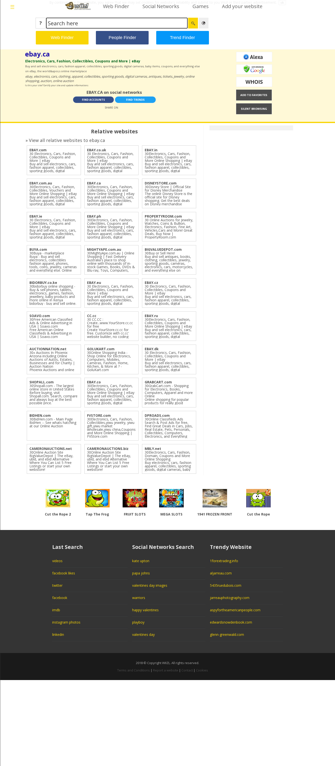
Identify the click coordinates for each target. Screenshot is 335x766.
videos (57, 560)
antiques (154, 76)
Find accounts (93, 99)
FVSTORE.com (99, 415)
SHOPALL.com (41, 382)
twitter (57, 585)
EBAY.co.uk (96, 150)
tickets (167, 76)
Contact (187, 670)
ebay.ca (37, 53)
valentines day (143, 634)
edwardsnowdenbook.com (231, 622)
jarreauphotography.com (229, 597)
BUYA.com (38, 249)
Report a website (165, 670)
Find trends (135, 99)
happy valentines (145, 610)
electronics (42, 76)
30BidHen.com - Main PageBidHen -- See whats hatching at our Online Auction (52, 422)
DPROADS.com (157, 415)
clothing (64, 76)
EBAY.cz (151, 282)
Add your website (242, 6)
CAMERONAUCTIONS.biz (108, 448)
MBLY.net (153, 448)
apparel (77, 76)
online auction (63, 81)
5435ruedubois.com (225, 585)
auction (46, 81)
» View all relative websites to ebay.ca (65, 140)
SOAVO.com (39, 315)
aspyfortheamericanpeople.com (235, 610)
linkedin (58, 634)
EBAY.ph (94, 216)
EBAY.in (151, 150)
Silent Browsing (254, 109)
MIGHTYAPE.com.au (104, 249)
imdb (56, 610)
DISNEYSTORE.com (161, 183)
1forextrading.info (224, 560)
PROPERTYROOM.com (163, 216)
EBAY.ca (94, 183)
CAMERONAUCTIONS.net (50, 448)
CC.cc (91, 315)
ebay (28, 76)
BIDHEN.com (40, 415)
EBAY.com (38, 150)
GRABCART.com (158, 382)
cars (54, 76)
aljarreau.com (221, 573)
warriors (138, 597)
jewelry (179, 76)
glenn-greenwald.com (227, 634)
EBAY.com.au (40, 183)
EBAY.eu (94, 282)
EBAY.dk (152, 349)
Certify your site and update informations (65, 85)
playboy (138, 622)
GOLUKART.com (101, 349)
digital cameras (136, 76)
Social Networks (160, 6)
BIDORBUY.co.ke (43, 282)
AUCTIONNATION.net (47, 349)
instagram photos (66, 622)
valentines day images (149, 585)
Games (201, 6)
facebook (59, 597)
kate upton (140, 560)
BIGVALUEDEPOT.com (163, 249)
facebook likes (63, 573)
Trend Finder (182, 37)
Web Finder (116, 6)
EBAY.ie (35, 216)
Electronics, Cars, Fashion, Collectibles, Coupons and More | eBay (82, 61)
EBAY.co (94, 382)
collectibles (92, 76)
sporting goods (113, 76)
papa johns (141, 573)
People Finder (122, 37)
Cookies (202, 670)
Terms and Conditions (133, 670)
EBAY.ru (151, 315)
